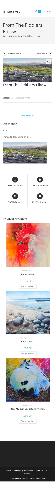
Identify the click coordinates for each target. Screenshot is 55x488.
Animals (25, 270)
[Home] (4, 36)
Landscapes (18, 97)
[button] (48, 61)
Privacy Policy (41, 470)
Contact (27, 473)
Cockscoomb (27, 274)
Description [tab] (27, 115)
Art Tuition (28, 470)
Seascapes (30, 338)
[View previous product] (5, 54)
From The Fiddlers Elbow (29, 36)
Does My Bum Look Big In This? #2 (27, 408)
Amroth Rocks (28, 341)
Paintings (17, 470)
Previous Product (14, 53)
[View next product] (50, 54)
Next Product (42, 53)
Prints (27, 97)
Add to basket (27, 286)
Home (8, 470)
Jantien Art (11, 11)
